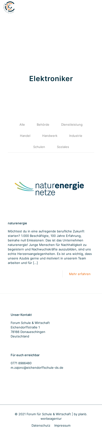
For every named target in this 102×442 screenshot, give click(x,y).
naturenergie (17, 223)
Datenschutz (41, 425)
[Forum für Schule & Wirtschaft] (9, 7)
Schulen (39, 147)
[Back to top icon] (92, 432)
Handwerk (49, 136)
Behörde (43, 124)
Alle (22, 124)
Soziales (63, 147)
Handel (25, 136)
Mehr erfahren (80, 274)
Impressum (62, 425)
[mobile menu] (96, 7)
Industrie (75, 136)
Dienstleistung (72, 124)
